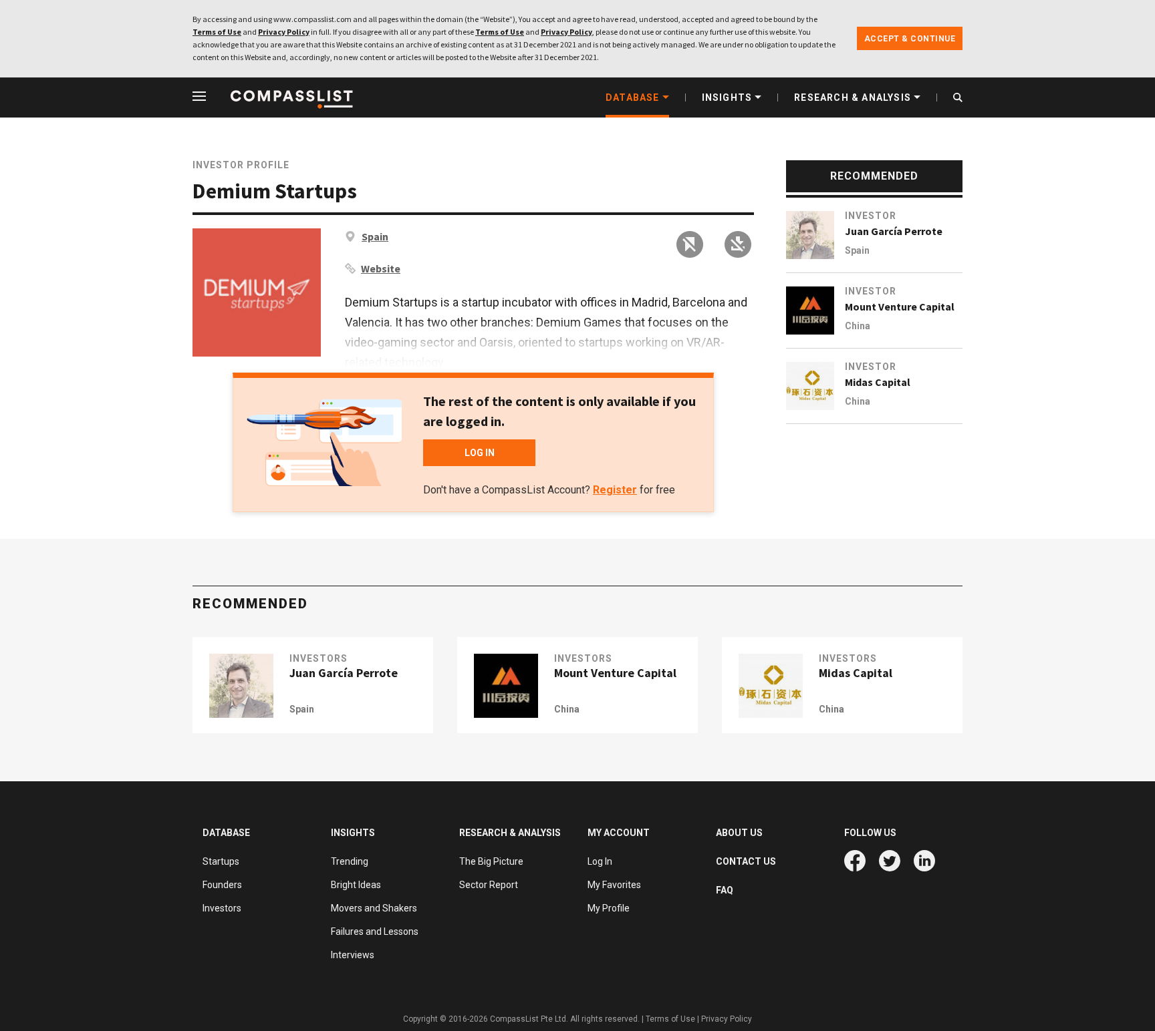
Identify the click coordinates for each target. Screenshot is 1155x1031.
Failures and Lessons (374, 931)
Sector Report (488, 884)
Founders (222, 884)
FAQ (724, 890)
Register (615, 489)
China (857, 326)
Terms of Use (216, 32)
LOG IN (480, 452)
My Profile (609, 908)
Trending (349, 861)
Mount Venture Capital (899, 306)
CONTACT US (746, 861)
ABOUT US (739, 832)
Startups (221, 861)
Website (380, 268)
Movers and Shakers (374, 908)
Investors (318, 658)
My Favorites (614, 884)
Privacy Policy (283, 32)
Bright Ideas (356, 884)
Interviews (352, 955)
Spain (375, 236)
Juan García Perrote (893, 231)
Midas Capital (877, 382)
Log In (600, 861)
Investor (870, 215)
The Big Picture (491, 861)
